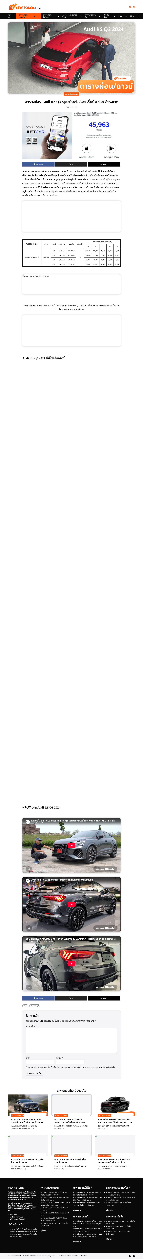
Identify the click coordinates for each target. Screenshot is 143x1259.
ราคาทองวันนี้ (14, 1229)
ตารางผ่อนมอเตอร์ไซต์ (69, 16)
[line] (133, 6)
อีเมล (59, 1058)
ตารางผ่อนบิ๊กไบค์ (47, 16)
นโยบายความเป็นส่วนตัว (17, 1219)
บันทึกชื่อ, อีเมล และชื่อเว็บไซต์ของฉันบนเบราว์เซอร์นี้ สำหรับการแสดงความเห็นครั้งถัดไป (71, 1067)
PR (131, 16)
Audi (25, 1006)
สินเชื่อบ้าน (106, 16)
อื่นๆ (120, 16)
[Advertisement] (71, 216)
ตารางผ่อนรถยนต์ (23, 16)
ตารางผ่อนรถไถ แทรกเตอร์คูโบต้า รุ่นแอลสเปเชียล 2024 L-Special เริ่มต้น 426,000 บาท (87, 1223)
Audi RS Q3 (35, 1006)
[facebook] (130, 6)
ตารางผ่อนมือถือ (90, 16)
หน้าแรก (9, 16)
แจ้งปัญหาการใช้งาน (16, 1217)
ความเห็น (31, 1026)
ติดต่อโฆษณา (14, 1214)
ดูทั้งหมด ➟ (44, 1231)
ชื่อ (28, 1058)
